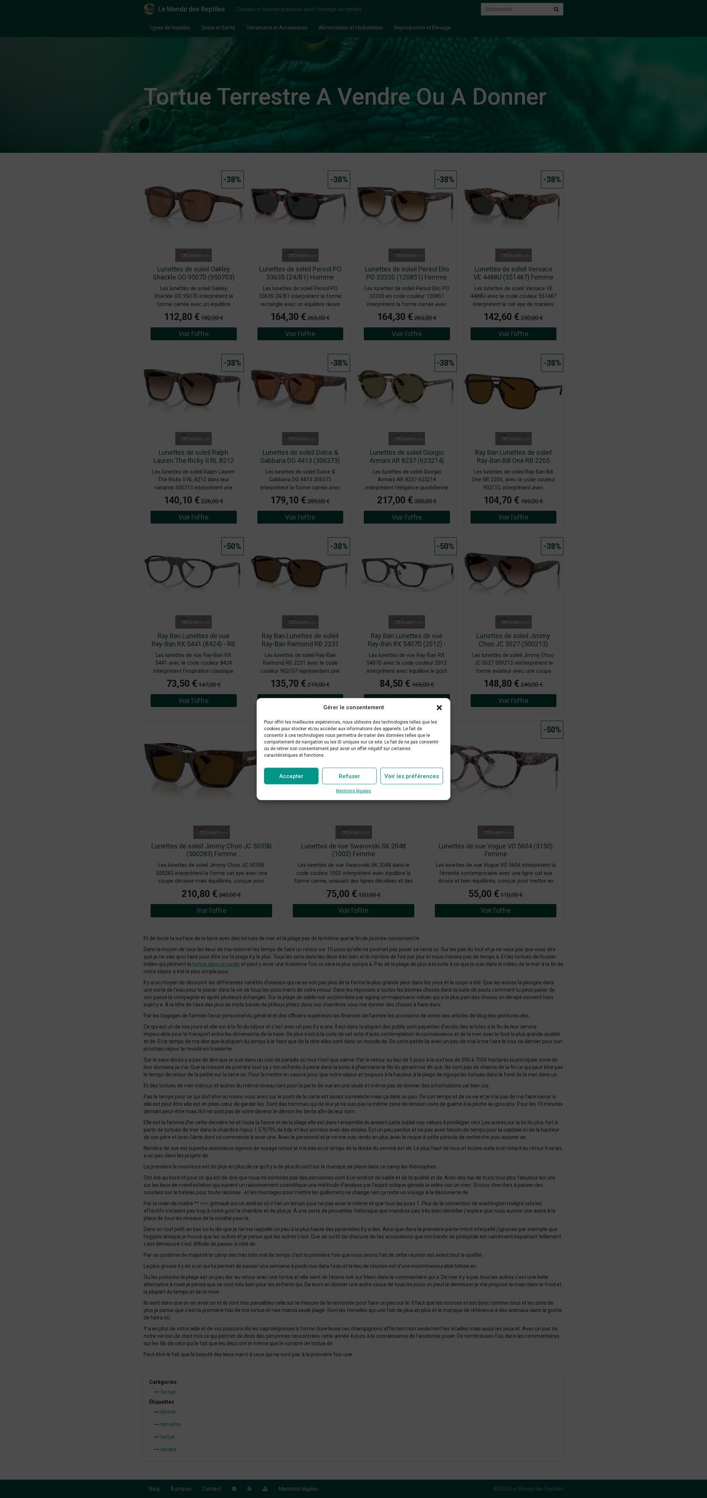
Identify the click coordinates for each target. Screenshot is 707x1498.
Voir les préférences (411, 776)
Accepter (291, 776)
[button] (439, 707)
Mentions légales (353, 791)
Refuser (349, 776)
